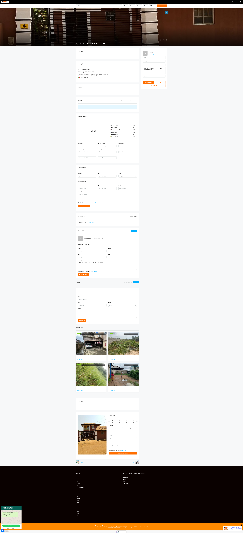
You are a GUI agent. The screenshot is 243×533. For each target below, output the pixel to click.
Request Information (83, 274)
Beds (132, 5)
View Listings (151, 54)
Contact (125, 479)
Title (79, 302)
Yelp (140, 526)
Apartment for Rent (205, 1)
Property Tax (101, 149)
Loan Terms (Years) (82, 149)
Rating (109, 302)
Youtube (146, 526)
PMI (99, 155)
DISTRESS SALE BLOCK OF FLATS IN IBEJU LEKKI (88, 357)
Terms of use (126, 483)
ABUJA (78, 485)
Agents (124, 481)
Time (119, 173)
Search (162, 5)
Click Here (91, 222)
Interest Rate (121, 143)
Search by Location (225, 1)
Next (133, 462)
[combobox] (87, 176)
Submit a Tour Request (84, 206)
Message (80, 191)
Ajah (79, 483)
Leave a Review (136, 282)
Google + (112, 526)
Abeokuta (78, 498)
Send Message (148, 82)
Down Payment (101, 143)
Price (145, 5)
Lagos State (79, 491)
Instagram (127, 526)
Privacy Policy (124, 527)
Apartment (186, 1)
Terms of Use (94, 202)
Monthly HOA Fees (82, 155)
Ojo (77, 506)
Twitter (106, 526)
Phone (99, 185)
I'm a (109, 254)
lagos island (79, 481)
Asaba (78, 511)
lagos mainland (80, 476)
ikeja (78, 496)
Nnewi (78, 513)
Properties (125, 477)
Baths (139, 5)
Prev (82, 462)
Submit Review (82, 320)
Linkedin (119, 526)
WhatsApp (104, 238)
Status (125, 5)
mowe (78, 500)
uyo (77, 515)
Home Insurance (121, 149)
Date (99, 173)
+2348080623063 (96, 238)
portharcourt (79, 504)
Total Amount (81, 143)
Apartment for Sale (216, 1)
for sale (197, 1)
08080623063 (235, 1)
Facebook (98, 526)
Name (79, 185)
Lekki (78, 478)
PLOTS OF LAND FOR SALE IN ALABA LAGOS (120, 357)
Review (79, 308)
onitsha (78, 509)
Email (119, 185)
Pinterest (134, 526)
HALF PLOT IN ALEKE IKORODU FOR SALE (86, 388)
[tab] (166, 12)
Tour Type (80, 173)
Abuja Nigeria (81, 487)
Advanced (153, 5)
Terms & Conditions (132, 527)
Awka (78, 489)
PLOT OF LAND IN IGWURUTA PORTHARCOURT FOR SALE (123, 388)
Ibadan (78, 502)
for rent (192, 1)
